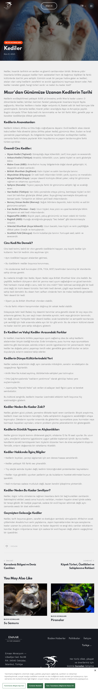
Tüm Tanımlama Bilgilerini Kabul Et (60, 686)
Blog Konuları (13, 43)
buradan (79, 666)
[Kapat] (95, 670)
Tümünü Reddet (35, 686)
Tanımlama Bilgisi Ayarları (14, 686)
